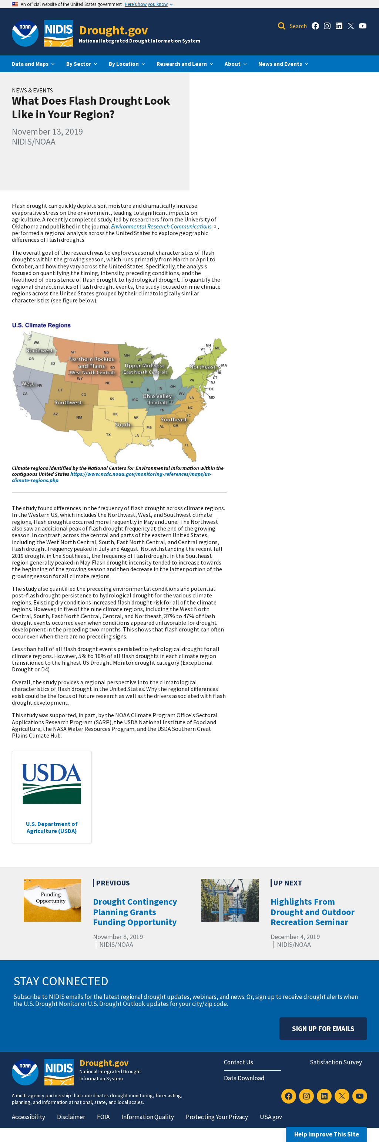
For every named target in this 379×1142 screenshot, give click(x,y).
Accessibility (28, 1117)
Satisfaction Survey (336, 1062)
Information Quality (147, 1117)
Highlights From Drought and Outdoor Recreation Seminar (313, 912)
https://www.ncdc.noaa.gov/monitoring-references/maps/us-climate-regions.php (112, 477)
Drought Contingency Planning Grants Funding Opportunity (135, 912)
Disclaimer (71, 1117)
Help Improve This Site (326, 1134)
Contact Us (238, 1062)
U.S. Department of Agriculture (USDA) (52, 827)
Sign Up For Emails (323, 1028)
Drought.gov (113, 30)
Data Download (244, 1078)
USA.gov (271, 1117)
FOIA (103, 1117)
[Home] (58, 33)
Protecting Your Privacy (217, 1117)
